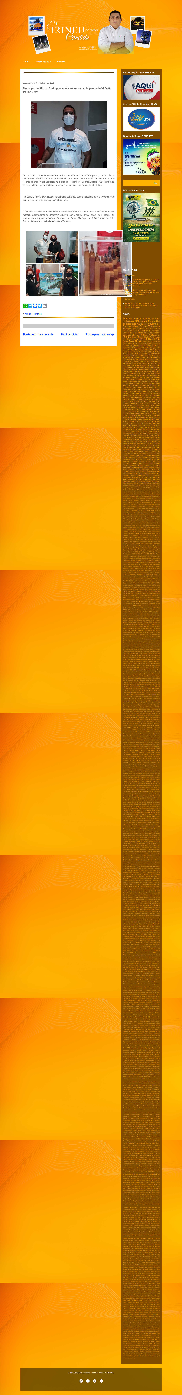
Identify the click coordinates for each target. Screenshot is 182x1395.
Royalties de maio (134, 1217)
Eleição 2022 (138, 339)
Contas (152, 754)
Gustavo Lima (127, 905)
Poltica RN (145, 1137)
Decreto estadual (148, 453)
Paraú (158, 1095)
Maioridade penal (149, 986)
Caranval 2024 (155, 707)
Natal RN (141, 395)
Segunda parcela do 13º (152, 574)
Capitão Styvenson (144, 705)
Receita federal (129, 475)
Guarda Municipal (140, 533)
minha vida (126, 593)
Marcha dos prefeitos (144, 990)
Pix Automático (127, 1124)
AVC (150, 618)
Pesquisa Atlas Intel (153, 1112)
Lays (124, 938)
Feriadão (143, 860)
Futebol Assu (155, 884)
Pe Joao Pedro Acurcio (138, 1103)
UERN (139, 359)
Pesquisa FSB (147, 1114)
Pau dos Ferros (129, 397)
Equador (157, 837)
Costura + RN (150, 767)
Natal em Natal (128, 427)
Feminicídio (156, 523)
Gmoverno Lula (133, 897)
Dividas (131, 804)
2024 (124, 601)
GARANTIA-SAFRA (146, 886)
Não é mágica (149, 1033)
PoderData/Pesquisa (144, 558)
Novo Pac (156, 550)
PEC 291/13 (134, 1075)
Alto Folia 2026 (134, 490)
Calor (152, 500)
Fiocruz (131, 874)
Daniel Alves (126, 512)
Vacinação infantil (143, 1294)
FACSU (130, 843)
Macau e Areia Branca (135, 982)
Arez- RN (154, 645)
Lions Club (140, 955)
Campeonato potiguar (130, 701)
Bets (131, 441)
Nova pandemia (139, 1025)
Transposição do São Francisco (133, 1279)
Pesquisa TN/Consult (141, 1116)
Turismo (142, 481)
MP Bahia (132, 965)
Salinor (152, 1225)
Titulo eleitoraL (150, 581)
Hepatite (132, 907)
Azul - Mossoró (146, 665)
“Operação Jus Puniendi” (138, 1356)
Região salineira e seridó (150, 1199)
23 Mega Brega (152, 486)
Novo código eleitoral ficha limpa (141, 1029)
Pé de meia (143, 431)
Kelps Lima (133, 393)
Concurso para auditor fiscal (150, 750)
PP (148, 554)
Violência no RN (155, 587)
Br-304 (157, 407)
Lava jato (139, 936)
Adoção (157, 626)
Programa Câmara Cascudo (131, 1163)
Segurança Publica (136, 1234)
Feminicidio (156, 855)
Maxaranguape (127, 548)
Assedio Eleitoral (139, 649)
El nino (151, 820)
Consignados (127, 754)
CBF (138, 686)
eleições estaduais (154, 591)
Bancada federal (154, 672)
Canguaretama (146, 409)
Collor (134, 742)
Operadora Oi (155, 1035)
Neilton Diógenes (145, 1021)
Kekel (155, 932)
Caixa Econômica (145, 500)
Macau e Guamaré (130, 381)
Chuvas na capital (154, 731)
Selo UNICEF (149, 1236)
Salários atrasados (145, 1227)
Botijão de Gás (139, 441)
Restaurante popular (135, 1205)
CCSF (150, 686)
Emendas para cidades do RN (133, 833)
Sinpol (131, 1246)
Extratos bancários (154, 841)
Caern (134, 329)
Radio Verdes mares (141, 1186)
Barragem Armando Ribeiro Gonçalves (138, 407)
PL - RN (126, 1081)
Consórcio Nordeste (148, 447)
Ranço (125, 1188)
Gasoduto (156, 889)
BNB (158, 492)
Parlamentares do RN (137, 1097)
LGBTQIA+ (143, 934)
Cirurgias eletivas (146, 740)
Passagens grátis (154, 1099)
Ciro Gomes (132, 506)
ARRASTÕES (143, 618)
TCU (145, 1261)
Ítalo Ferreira (153, 1349)
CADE (136, 496)
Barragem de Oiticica (140, 676)
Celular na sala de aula (145, 445)
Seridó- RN (148, 1240)
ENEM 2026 (130, 812)
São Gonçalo (131, 1252)
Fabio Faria (144, 845)
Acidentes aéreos (133, 626)
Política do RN (136, 347)
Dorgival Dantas (141, 806)
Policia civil (155, 363)
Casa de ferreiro (139, 719)
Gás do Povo (155, 533)
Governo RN (127, 361)
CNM (145, 353)
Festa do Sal (142, 868)
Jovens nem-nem (136, 930)
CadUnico (145, 696)
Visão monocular (128, 1312)
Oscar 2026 (126, 1070)
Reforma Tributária (130, 399)
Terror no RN (139, 1271)
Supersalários (147, 1250)
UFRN (136, 353)
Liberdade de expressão (131, 541)
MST (146, 543)
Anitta (144, 638)
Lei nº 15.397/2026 (148, 948)
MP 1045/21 (144, 963)
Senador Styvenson (129, 579)
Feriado (125, 860)
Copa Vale (138, 758)
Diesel (133, 517)
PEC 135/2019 (155, 1072)
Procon (141, 1159)
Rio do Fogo (132, 1211)
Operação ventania (141, 1064)
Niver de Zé (127, 1023)
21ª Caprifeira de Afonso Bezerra (137, 601)
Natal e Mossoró (135, 1019)
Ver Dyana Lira (144, 587)
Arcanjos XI (135, 645)
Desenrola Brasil (129, 389)
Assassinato (144, 385)
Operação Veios (154, 1058)
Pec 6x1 (157, 1103)
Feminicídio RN (128, 858)
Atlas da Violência (129, 653)
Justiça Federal (140, 932)
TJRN (134, 377)
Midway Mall (137, 998)
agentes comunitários (130, 1320)
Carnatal (133, 445)
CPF (144, 690)
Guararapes (156, 903)
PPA (132, 1085)
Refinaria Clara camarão (149, 475)
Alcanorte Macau (143, 632)
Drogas (147, 808)
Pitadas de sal (133, 558)
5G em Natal (152, 488)
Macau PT (143, 979)
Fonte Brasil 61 (154, 876)
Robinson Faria (142, 1211)
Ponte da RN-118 (154, 1141)
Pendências (148, 319)
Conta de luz (143, 411)
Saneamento (131, 574)
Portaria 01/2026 (140, 1143)
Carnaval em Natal (145, 713)
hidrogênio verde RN (135, 1333)
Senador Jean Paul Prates (150, 577)
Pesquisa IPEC (155, 556)
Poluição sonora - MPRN (131, 1139)
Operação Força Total (152, 1048)
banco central (155, 1320)
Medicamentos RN (134, 994)
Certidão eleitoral (128, 729)
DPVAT (135, 783)
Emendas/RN (149, 833)
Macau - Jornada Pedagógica (139, 973)
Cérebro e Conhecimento (131, 781)
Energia (134, 355)
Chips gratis (126, 731)
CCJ (146, 686)
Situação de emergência (150, 373)
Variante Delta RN (145, 1298)
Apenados (146, 641)
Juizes (152, 930)
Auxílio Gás (141, 663)
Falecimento (145, 847)
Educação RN (137, 335)
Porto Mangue (132, 1145)
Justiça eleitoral (143, 537)
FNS (124, 845)
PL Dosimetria (132, 1083)
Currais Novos (143, 451)
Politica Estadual (133, 1132)
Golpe (141, 897)
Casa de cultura (128, 719)
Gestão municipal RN (153, 893)
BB (153, 439)
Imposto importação (141, 913)
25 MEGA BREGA (136, 605)
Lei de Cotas (153, 946)
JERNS (149, 926)
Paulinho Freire (128, 471)
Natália (125, 1021)
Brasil (134, 337)
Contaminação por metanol (140, 754)
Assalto (139, 647)
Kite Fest (131, 934)
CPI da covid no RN (135, 498)
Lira (124, 957)
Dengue (140, 337)
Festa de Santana (154, 864)
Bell (158, 678)
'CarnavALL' (156, 595)
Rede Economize (128, 564)
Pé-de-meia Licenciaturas (139, 1174)
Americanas (143, 490)
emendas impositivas (138, 1329)
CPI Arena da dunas (144, 496)
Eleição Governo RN (148, 822)
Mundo (157, 1013)
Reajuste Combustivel (146, 1188)
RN (145, 324)
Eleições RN (156, 826)
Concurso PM (130, 748)
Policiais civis (156, 558)
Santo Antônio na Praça (145, 1230)
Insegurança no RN (152, 361)
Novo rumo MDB (150, 1031)
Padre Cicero (145, 1091)
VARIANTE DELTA (154, 583)
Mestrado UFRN (145, 996)
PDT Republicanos (131, 1072)
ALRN (140, 324)
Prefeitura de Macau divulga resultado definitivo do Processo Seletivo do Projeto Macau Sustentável (141, 305)
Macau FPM (156, 977)
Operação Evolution (146, 1046)
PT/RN (155, 1089)
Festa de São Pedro (129, 866)
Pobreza (133, 1128)
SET (155, 1221)
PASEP (142, 1070)
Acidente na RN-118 (147, 624)
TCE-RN (152, 579)
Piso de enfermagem (135, 357)
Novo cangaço (139, 427)
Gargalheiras (132, 889)
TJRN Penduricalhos (153, 1261)
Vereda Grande (134, 1304)
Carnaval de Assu (140, 711)
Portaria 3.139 (150, 1143)
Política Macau (155, 1139)
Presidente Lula (136, 1155)
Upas (149, 1287)
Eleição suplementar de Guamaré (135, 369)
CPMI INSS (137, 694)
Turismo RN (149, 481)
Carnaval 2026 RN (148, 709)
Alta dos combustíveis (153, 634)
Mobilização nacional (133, 1006)
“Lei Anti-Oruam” (128, 1354)
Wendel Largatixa (140, 1314)
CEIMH (157, 686)
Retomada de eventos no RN (132, 1207)
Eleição (132, 379)
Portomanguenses (128, 1147)
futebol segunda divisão (130, 1331)
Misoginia (140, 1004)
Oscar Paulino (135, 1070)
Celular (141, 502)
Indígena (146, 915)
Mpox (158, 425)
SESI (152, 1221)
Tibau (133, 581)
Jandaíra (132, 465)
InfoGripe (132, 918)
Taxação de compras (146, 1267)
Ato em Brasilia (141, 653)
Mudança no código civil (138, 1013)
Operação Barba (134, 1042)
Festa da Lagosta (128, 864)
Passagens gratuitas (141, 1099)
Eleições (148, 826)
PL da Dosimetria (153, 395)
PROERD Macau (146, 1085)
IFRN (139, 333)
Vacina (125, 585)
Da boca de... (130, 275)
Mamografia (133, 988)
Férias (137, 886)
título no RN (142, 1347)
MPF (129, 351)
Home (27, 62)
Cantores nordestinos (130, 705)
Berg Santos (150, 680)
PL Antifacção (144, 469)
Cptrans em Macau (139, 769)
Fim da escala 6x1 (133, 527)
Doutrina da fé (134, 808)
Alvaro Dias (148, 636)
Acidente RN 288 (142, 622)
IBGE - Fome (135, 909)
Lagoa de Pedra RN (129, 936)
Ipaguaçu (136, 924)
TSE (134, 333)
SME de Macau (136, 1223)
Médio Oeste (151, 1017)
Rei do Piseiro (128, 1203)
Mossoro (150, 548)
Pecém (139, 1106)
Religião (157, 566)
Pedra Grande (141, 556)
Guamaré (137, 319)
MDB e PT (134, 423)
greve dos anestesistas (145, 1331)
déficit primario (127, 1329)
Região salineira (153, 343)
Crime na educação (135, 773)
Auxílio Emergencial (150, 492)
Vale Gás (148, 1296)
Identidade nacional (153, 911)
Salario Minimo (144, 399)
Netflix (152, 1021)
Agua (158, 630)
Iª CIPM (151, 535)
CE (135, 409)
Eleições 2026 (149, 519)
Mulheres (151, 1013)
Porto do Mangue (153, 429)
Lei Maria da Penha (143, 421)
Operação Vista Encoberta (142, 1060)
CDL (153, 686)
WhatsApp (126, 1316)
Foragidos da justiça (129, 878)
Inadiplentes (127, 915)
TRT (143, 1263)
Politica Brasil (134, 560)
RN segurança (134, 562)
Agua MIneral (138, 435)
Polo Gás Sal (127, 1137)
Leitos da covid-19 (150, 953)
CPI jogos (126, 694)
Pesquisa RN (140, 397)
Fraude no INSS (145, 527)
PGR (133, 554)
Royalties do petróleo (147, 1217)
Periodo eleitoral (149, 1110)
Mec (133, 351)
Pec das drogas (129, 1106)
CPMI (131, 694)
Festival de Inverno (145, 870)
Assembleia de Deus (153, 649)
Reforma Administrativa (148, 564)
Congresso (126, 508)
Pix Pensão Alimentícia (140, 1124)
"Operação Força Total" (139, 486)
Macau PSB (136, 979)
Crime (129, 339)
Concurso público (129, 752)
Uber (154, 1285)
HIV (158, 461)
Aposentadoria (127, 643)
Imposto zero (155, 913)
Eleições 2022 (154, 359)
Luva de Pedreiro (148, 959)
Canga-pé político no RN (152, 703)
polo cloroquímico (136, 593)
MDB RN (157, 541)
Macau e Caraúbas (148, 982)
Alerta (151, 632)
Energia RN (147, 835)
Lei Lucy (128, 946)
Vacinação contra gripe (130, 1294)
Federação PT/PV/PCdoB (144, 855)
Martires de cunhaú (139, 992)
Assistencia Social (128, 651)
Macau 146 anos (128, 977)
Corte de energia (147, 508)
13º (135, 405)
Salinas (151, 572)
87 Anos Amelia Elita (135, 612)
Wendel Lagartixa (141, 383)
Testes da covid (149, 1271)
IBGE (137, 349)
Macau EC (127, 425)
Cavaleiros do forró (146, 723)
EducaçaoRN (135, 816)
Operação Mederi (141, 1054)
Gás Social (138, 905)
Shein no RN (145, 579)
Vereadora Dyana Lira (140, 1302)
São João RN (131, 1254)
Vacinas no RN (155, 1291)
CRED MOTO (151, 694)
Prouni (125, 431)
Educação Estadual (146, 816)
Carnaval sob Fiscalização (135, 715)
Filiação (144, 872)
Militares (148, 998)
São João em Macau (133, 1259)
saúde (143, 333)
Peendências (147, 1106)
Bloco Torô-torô (151, 494)
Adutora (145, 628)
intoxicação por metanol (131, 1335)
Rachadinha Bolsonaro (138, 1184)
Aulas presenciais (154, 653)
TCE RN (140, 1261)
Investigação (147, 922)
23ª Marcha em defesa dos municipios (135, 603)
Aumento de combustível (144, 437)
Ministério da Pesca (129, 1004)
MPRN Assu (156, 967)
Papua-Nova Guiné (144, 1093)
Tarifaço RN (147, 1265)
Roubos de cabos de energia (142, 1215)
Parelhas (125, 1097)
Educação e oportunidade (151, 818)
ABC (130, 614)
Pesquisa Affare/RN (137, 1112)
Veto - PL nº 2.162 (153, 1304)
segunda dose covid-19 (146, 1345)
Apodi (137, 365)
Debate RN (141, 512)
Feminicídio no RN (140, 858)
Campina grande (145, 701)
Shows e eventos (140, 1244)
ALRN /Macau (139, 616)
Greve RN (146, 341)
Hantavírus (156, 905)
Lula (140, 341)
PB (137, 469)
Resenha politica (128, 568)
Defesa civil (130, 789)
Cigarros (146, 738)
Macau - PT (131, 975)
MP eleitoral (137, 543)
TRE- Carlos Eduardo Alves (132, 1263)
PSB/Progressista (137, 1087)
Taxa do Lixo (156, 1265)
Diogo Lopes (127, 802)
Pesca (158, 1110)
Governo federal (129, 419)
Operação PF (134, 1056)
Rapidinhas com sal (154, 562)
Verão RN (142, 1304)
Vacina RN (156, 433)
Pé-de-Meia (126, 562)
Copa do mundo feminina (141, 449)
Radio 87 (131, 1186)
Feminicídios (127, 525)
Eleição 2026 (139, 415)
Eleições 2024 (139, 519)
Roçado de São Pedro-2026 (142, 1219)
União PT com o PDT (141, 1287)
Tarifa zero (131, 1265)
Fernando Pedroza (129, 862)
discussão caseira (154, 1327)
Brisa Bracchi (128, 409)
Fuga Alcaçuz (143, 882)
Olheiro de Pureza (145, 1035)
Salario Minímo (144, 1225)
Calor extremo (147, 698)
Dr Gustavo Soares (143, 517)
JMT (153, 926)
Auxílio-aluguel (127, 665)
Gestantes (142, 893)
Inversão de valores (134, 922)
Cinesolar (131, 740)
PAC (152, 552)
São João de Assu (154, 1254)
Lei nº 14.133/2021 (134, 948)
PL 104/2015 (134, 1081)
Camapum (156, 698)
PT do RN (149, 1089)
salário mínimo (147, 593)
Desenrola (146, 514)
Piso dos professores (153, 1122)
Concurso (156, 409)
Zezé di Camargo (136, 1318)
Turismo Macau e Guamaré (131, 1283)
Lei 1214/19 (152, 940)
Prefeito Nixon (149, 1151)
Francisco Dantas (132, 880)
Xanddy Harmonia (135, 1316)
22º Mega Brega (154, 601)
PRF (139, 381)
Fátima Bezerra (145, 355)
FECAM (135, 843)
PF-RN (138, 1079)
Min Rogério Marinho (140, 548)
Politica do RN (131, 331)
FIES (150, 369)
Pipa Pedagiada (131, 1122)
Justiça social (143, 465)
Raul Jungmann (133, 1188)
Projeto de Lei (155, 1166)
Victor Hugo (144, 1306)
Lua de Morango (134, 957)
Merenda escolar (138, 425)
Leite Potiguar (155, 539)
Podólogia (152, 1128)
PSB (150, 427)
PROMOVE (156, 1085)
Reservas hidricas (144, 1203)
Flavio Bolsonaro (139, 876)
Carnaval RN (131, 711)
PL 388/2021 (143, 1081)
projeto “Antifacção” (149, 1343)
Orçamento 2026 (128, 1068)
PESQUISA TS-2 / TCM (144, 1077)
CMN (130, 688)
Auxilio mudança (154, 661)
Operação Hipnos (128, 1050)
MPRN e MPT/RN (133, 971)
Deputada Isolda (136, 791)
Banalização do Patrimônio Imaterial (135, 672)
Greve (125, 351)
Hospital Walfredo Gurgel (133, 463)
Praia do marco (138, 1149)
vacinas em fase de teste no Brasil (137, 1349)
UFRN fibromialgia (132, 1285)
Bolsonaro (127, 335)
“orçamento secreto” (129, 1358)
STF (139, 331)
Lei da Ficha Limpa (137, 539)
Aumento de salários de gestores (139, 659)
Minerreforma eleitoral (134, 1000)
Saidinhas (126, 1225)
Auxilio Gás (137, 439)
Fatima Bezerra (132, 417)
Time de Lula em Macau (144, 1273)
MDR (141, 423)
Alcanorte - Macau (132, 632)
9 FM (145, 612)
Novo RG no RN (140, 1027)
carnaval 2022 (145, 403)
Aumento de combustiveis (136, 492)
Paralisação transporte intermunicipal (143, 1095)
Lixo (127, 957)
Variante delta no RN (144, 585)
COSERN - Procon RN (136, 690)
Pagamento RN (155, 1091)
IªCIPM (133, 926)
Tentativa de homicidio (140, 1269)
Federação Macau (129, 855)
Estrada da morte (134, 523)
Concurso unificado (153, 506)
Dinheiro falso (155, 800)
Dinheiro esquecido (144, 800)
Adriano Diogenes (128, 628)
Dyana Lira (155, 413)
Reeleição (137, 564)
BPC (135, 667)
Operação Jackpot (128, 1052)
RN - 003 (153, 1176)
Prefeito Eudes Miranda (136, 1151)
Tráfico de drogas (154, 1281)
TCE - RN (134, 1261)
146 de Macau (136, 599)
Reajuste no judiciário (153, 1190)
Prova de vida (133, 431)
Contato (61, 62)
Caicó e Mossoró (154, 696)
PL (159, 1079)
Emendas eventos (154, 831)
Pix (150, 337)
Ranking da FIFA (154, 1186)
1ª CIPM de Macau (154, 599)
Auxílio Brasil (147, 439)
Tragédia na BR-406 (130, 1277)
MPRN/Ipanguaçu (144, 971)
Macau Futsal (127, 979)
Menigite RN (135, 996)
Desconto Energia (128, 794)
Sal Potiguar (134, 1225)
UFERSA (130, 353)
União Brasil (128, 383)
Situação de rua (138, 1248)
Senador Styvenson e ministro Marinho (140, 1238)
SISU (140, 433)
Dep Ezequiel (155, 367)
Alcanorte (136, 385)
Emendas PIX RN (139, 829)
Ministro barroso (139, 1002)
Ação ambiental (128, 667)
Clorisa (130, 742)
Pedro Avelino (140, 471)
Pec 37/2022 (150, 1103)
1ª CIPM (144, 599)
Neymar (157, 1021)
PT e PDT (155, 469)
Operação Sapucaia (140, 1058)
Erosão (125, 839)
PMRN (138, 554)
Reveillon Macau (146, 1209)
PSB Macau (127, 1087)
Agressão (141, 630)
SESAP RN (143, 351)
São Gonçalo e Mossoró (143, 1252)
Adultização (138, 628)
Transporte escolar (153, 1277)
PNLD (129, 1085)
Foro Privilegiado (141, 878)
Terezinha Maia (154, 1269)
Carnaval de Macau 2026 (131, 713)
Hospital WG (151, 907)
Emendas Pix (149, 829)
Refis (146, 1194)
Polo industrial (136, 1137)
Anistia (139, 638)
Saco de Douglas (147, 1223)
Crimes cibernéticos (129, 775)
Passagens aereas (153, 1097)
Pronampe (143, 1168)
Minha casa (150, 425)
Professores (141, 1161)
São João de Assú (129, 1256)
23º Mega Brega (152, 603)
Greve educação (154, 531)
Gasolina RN (127, 891)
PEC (139, 1072)
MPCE (158, 965)
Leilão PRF (129, 953)
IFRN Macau (148, 339)
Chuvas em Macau (145, 504)
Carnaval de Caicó (132, 502)
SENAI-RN (146, 1221)
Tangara (125, 1265)
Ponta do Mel (136, 1141)
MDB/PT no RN (128, 543)
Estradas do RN (155, 839)
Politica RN (146, 331)
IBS (141, 909)
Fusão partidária (146, 884)
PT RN (152, 554)
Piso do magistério (153, 397)
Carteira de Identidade (130, 717)
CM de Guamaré (153, 333)
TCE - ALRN (127, 1261)
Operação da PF (147, 1062)
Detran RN (133, 341)
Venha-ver (136, 587)
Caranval (136, 707)
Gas (138, 889)
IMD (130, 535)
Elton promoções (128, 829)
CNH (125, 367)
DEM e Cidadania (145, 781)
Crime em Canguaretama (143, 771)
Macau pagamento (153, 984)
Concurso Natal (144, 746)
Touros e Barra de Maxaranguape (139, 1275)
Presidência (126, 1157)
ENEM (128, 337)
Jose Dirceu (126, 930)
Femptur (157, 858)
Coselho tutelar (138, 767)
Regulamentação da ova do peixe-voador (146, 1201)
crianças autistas (147, 1323)
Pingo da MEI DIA (142, 1120)
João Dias (146, 930)
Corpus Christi (136, 762)
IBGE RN (133, 371)
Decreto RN (141, 787)
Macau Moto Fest (132, 546)
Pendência (156, 1106)
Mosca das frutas (154, 1011)
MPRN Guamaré (149, 969)
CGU (124, 688)
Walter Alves (144, 589)
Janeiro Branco (138, 928)
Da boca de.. (142, 783)
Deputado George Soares (151, 791)
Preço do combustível (152, 1157)
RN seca (137, 1182)
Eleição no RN (149, 415)
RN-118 (148, 1182)
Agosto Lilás (133, 630)
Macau (127, 318)
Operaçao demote (141, 1037)
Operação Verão (128, 1060)
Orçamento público (154, 1068)
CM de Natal (151, 441)
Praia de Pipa (127, 1149)
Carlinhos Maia (127, 709)
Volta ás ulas (144, 1312)
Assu (141, 353)
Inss (158, 331)
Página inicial (69, 334)
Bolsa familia (142, 682)
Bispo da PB (133, 682)
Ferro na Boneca (141, 862)
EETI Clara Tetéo (134, 810)
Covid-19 (148, 329)
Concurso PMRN (154, 748)
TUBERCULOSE (154, 1263)
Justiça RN (133, 537)
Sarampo (131, 479)
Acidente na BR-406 (134, 624)
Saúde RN (152, 351)
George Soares (142, 529)
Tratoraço (126, 1281)
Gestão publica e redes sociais (133, 895)
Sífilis (158, 1259)
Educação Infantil (128, 519)
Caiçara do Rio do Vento (132, 698)
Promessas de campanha (131, 1168)
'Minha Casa (127, 597)
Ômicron (145, 359)
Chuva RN (134, 731)
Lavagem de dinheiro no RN (151, 936)
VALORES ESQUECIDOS (138, 583)
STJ (144, 433)
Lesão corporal (131, 955)
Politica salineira (154, 1135)
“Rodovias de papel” (153, 1356)
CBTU (142, 686)
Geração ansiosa (132, 893)
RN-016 (143, 1182)
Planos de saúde (154, 1126)
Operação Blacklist (147, 1042)
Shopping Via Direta (140, 1242)
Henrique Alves (154, 379)
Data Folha (134, 512)
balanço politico (143, 1320)
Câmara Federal (151, 510)
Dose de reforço (155, 806)
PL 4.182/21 (153, 1081)
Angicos (149, 405)
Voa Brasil (126, 435)
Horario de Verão (141, 907)
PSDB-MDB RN (135, 1089)
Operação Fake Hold (137, 1048)
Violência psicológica (142, 1310)
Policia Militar (132, 1130)
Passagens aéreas (129, 1099)
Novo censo (151, 1027)
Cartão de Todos (143, 717)
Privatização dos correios (131, 1159)
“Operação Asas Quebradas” (143, 1354)
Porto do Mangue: (145, 1145)
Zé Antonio (146, 1318)
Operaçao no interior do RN (132, 1039)
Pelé (148, 556)
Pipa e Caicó (141, 1122)
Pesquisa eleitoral (141, 1118)
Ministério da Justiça (153, 1002)
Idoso (124, 913)
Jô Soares (149, 932)
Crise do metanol (131, 510)
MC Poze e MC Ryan (148, 961)
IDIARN (144, 391)
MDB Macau (130, 963)
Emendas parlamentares (150, 457)
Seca (140, 1232)
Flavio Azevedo (128, 876)
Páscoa (154, 1172)
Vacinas (146, 1291)
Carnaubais (127, 333)
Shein (125, 1242)
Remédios (126, 477)
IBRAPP (125, 535)
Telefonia (157, 1267)
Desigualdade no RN (138, 796)
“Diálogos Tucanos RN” (152, 1351)
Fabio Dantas (147, 523)
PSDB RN (156, 345)
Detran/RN (126, 517)
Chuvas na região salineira (131, 734)
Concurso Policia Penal (131, 750)
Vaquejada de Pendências (131, 1298)
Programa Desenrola (147, 1163)
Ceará (136, 367)
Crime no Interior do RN (151, 773)
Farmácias (156, 851)
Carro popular (155, 715)
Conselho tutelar (134, 447)
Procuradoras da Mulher (152, 1159)
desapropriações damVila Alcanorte (135, 1327)
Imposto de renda (144, 371)
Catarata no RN (134, 723)
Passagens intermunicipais (131, 1101)
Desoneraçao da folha (130, 798)
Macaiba (156, 423)
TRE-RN (128, 581)
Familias (130, 851)
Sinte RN (136, 1246)
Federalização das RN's (140, 853)
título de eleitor (133, 1347)
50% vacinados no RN (148, 607)
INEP (133, 911)
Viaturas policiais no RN (131, 1306)
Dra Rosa (142, 808)
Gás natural (145, 905)
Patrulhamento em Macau (148, 1101)
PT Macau (127, 363)
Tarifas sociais (139, 1265)
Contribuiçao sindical (135, 756)
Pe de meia (132, 556)
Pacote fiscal (136, 1091)
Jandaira (126, 373)
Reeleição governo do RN (136, 1194)
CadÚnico (149, 443)
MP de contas (150, 965)
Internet (131, 920)
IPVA (151, 463)
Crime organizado (130, 451)
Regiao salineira (133, 1199)
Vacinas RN (132, 585)
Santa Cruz (132, 1230)
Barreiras (142, 678)
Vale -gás (140, 1296)
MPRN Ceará (127, 969)
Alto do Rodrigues (33, 314)
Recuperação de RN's (147, 1192)
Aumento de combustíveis (151, 655)
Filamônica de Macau (134, 872)
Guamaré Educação (147, 901)
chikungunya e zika (142, 591)
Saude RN (130, 365)
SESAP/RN (136, 477)
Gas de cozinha (146, 889)
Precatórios (153, 473)
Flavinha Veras (155, 874)
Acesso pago (132, 622)
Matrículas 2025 (151, 992)
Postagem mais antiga (100, 334)
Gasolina (126, 371)
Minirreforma (156, 1000)
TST (147, 1263)
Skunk (146, 1248)
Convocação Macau (149, 756)
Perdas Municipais (137, 1110)
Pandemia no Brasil (130, 1093)
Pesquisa (156, 427)
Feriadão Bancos (154, 860)
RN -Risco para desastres (148, 1178)
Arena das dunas (145, 645)
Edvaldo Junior (128, 415)
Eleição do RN (143, 824)
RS (158, 473)
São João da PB (141, 1254)
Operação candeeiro (134, 1062)
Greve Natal (126, 901)
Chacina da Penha (140, 729)
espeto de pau (150, 1329)
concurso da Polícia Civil (132, 1323)
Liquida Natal (155, 955)
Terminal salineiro (128, 1271)
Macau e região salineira (150, 393)
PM (138, 1083)
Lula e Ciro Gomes (147, 957)
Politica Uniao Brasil (129, 1135)
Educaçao (142, 343)
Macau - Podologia (142, 975)
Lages (151, 537)
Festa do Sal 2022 (153, 868)
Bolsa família (143, 377)
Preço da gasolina (137, 1157)
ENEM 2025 (155, 517)
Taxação (125, 1267)
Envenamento (148, 837)
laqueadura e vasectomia (152, 1337)
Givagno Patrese (137, 461)
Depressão (126, 791)
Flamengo (146, 874)
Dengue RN (149, 512)
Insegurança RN (137, 535)
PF (140, 349)
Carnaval (130, 367)
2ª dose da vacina (154, 605)
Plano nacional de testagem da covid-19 (135, 1126)
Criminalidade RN (150, 775)
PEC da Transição (143, 1075)
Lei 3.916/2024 (137, 942)
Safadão (145, 572)
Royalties (141, 570)
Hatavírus (126, 907)
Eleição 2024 (142, 389)
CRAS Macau (140, 443)
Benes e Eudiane (139, 680)
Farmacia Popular (130, 459)
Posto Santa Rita (154, 1147)
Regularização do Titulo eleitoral (143, 566)
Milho (143, 998)
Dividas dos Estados (140, 804)
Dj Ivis (150, 804)
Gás (133, 905)
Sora (149, 1248)
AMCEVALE (127, 385)
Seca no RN (139, 574)
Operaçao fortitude (154, 1037)
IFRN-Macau (156, 909)
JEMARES (142, 926)
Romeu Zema (133, 1213)
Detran (147, 413)
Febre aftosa (143, 417)
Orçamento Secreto (141, 1068)
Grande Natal (150, 461)
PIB (142, 1079)
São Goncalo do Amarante (134, 375)
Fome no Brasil (144, 459)
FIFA (158, 843)
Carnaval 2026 (137, 709)
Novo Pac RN (128, 1027)
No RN (134, 1023)
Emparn (139, 379)
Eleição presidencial (129, 826)
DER (158, 510)
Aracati (129, 645)
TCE (158, 351)
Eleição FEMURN (136, 822)
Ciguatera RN (155, 738)
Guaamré (137, 901)
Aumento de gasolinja (144, 657)
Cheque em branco (153, 729)
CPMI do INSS (146, 498)
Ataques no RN (139, 651)
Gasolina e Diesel (136, 891)
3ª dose (125, 607)
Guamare (131, 533)
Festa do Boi (136, 525)
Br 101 (132, 496)
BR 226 (145, 667)
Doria (147, 806)
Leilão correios (138, 953)
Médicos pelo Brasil (141, 1017)
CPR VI (143, 694)
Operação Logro (130, 1054)
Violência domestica (153, 1308)
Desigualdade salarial (153, 796)
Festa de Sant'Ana (141, 864)
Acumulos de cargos (147, 626)
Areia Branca (148, 321)
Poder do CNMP (142, 1128)
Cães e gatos (155, 779)
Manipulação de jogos (130, 990)
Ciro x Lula (137, 740)
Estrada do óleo (144, 839)
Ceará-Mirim (155, 377)
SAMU (129, 572)
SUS (124, 365)
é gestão (141, 1351)
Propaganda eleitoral (153, 1168)
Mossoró (156, 326)
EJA (124, 812)
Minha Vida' (147, 1000)
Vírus (131, 1314)
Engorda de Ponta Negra (135, 521)
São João (143, 401)
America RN (156, 636)
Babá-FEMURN (145, 670)
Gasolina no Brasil (148, 891)
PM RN (141, 1083)
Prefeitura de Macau (140, 1153)
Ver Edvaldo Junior (138, 1300)
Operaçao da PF (128, 1037)
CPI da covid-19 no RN (152, 692)
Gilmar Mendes (149, 895)
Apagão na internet (135, 641)
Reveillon (137, 1209)
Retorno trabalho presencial (151, 1207)
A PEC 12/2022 (152, 612)
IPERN (137, 911)
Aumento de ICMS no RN (132, 655)
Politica (151, 357)
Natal (129, 326)
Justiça (125, 393)
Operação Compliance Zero (138, 1044)
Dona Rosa (131, 806)
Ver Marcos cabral (151, 1300)
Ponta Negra (127, 1141)
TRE (124, 353)
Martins (129, 992)
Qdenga (150, 1174)
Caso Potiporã (146, 721)
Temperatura (127, 1269)
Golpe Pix (147, 897)
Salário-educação (133, 1227)
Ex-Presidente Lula (129, 841)
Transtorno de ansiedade (152, 1279)
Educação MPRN (135, 818)
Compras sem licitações (141, 744)
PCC (146, 1070)
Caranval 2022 (144, 707)
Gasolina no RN (154, 417)
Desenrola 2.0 (155, 514)
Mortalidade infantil (150, 1006)
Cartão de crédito (154, 717)
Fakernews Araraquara (134, 847)
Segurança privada (149, 1234)
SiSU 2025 (150, 1244)
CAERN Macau (147, 347)
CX (138, 409)
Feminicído (150, 858)
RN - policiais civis (133, 1178)
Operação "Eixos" (147, 1039)
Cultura (133, 779)
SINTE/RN (139, 572)
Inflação (125, 918)
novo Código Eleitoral (142, 483)
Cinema (125, 740)
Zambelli (144, 1316)
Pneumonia (126, 1128)
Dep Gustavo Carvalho (135, 514)
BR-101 (125, 494)
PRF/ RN (138, 1085)
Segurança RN (131, 359)
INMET (151, 419)
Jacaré (157, 926)
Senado (136, 577)
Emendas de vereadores (138, 831)
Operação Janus (140, 1052)
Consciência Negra (153, 752)
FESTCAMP (152, 843)
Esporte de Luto (133, 839)
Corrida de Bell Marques (140, 765)
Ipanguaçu (156, 371)
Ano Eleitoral (151, 638)
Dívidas (152, 808)
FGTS (145, 379)
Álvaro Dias (127, 486)
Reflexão (151, 1194)
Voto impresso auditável (131, 589)
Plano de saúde (154, 1124)
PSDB (125, 357)
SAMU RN (132, 1221)
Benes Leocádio (128, 680)
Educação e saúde (129, 820)
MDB (158, 465)
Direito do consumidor (139, 802)
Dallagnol (149, 783)
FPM (150, 326)
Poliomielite (126, 560)
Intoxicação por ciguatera (142, 920)
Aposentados (137, 643)
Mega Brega (127, 395)
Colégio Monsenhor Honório (144, 742)
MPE (142, 543)
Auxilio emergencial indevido (138, 661)
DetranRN (126, 355)
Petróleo (125, 558)
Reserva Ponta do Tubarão (144, 568)
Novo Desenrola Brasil (152, 1025)
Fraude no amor (134, 882)
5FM (156, 607)
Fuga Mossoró (155, 527)
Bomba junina (151, 684)
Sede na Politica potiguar (151, 1232)
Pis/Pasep (146, 363)
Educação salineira (142, 820)
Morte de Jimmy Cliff (142, 1008)
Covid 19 (156, 387)
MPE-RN (125, 967)
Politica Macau (145, 1132)
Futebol (125, 529)
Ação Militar (156, 665)
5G (132, 435)
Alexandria (126, 634)
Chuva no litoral (143, 731)
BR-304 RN (131, 494)
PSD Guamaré (148, 1087)
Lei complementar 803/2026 (140, 946)
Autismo (152, 659)
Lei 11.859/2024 (140, 940)
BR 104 (139, 667)
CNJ (142, 688)
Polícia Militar (145, 1139)
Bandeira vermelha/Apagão (132, 674)
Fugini (150, 882)
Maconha (139, 986)
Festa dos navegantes (130, 870)
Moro (141, 1006)
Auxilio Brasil (144, 365)
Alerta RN (157, 632)
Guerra (148, 533)
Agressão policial (150, 630)
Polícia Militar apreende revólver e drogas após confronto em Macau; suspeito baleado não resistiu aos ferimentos (142, 292)
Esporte (151, 389)
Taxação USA (133, 1267)
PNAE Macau (152, 1083)
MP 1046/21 (153, 963)
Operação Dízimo (133, 1046)
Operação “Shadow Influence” (140, 1066)
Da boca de (136, 453)
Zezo (128, 1318)
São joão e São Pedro (148, 1259)
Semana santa (128, 577)
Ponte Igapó (144, 1141)
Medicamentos (128, 467)
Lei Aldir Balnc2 (148, 942)
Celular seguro (148, 502)
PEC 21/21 (126, 1075)
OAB (147, 427)
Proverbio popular (134, 1172)
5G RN (145, 488)
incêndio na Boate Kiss (151, 1333)
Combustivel (130, 387)
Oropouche (156, 1066)
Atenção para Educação (152, 651)
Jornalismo (147, 928)
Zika (150, 589)
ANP (158, 488)
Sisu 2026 (142, 1246)
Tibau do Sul (140, 581)
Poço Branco (143, 560)
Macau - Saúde (154, 975)
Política (144, 381)
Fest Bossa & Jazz (153, 862)
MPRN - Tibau (147, 967)
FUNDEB (156, 369)
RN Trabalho (141, 1180)
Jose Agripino (155, 928)
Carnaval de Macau (130, 343)
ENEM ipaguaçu (139, 812)
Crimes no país (140, 775)
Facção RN (152, 845)
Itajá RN (145, 535)
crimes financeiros (153, 1325)
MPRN (138, 321)
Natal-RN (146, 335)
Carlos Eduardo (154, 353)
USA (147, 1285)
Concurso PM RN (142, 748)
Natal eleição (139, 550)
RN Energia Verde (145, 1176)
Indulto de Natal (137, 915)
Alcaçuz (146, 435)
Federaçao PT (155, 853)
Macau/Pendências (129, 986)
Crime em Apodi (128, 771)
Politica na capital (143, 1135)
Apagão (125, 641)
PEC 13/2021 (145, 1072)
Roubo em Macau (154, 1213)
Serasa (138, 579)
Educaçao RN (138, 345)
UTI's (150, 1285)
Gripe (132, 901)
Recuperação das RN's (131, 1192)
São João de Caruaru (143, 1256)
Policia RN (149, 1130)
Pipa (124, 1122)
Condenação (141, 752)
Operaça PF (147, 552)
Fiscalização (138, 874)
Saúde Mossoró (133, 1232)
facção (157, 1329)
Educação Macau (134, 457)
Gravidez (136, 899)
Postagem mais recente (38, 334)
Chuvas (126, 379)
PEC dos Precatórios (129, 1077)
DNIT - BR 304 (127, 783)
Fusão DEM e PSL (134, 884)
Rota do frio (143, 1213)
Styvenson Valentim (136, 1250)
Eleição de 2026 (132, 824)
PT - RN (142, 1089)
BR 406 (151, 667)
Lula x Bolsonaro (135, 959)
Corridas (151, 765)
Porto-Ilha (157, 1145)
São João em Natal (144, 479)
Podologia (141, 429)
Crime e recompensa (153, 769)
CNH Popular (137, 688)
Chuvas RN (127, 345)
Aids (124, 632)
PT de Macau (137, 363)
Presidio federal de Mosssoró (150, 1155)
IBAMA (139, 419)
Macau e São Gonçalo (146, 546)
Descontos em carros (141, 794)
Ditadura (125, 804)
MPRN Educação (137, 969)
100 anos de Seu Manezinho (142, 597)
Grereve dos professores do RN (149, 899)
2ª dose (145, 605)
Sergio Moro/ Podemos (136, 1240)
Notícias (133, 373)
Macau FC (148, 977)
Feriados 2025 (134, 860)
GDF (154, 886)
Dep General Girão (153, 789)
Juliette (132, 421)
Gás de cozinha (139, 361)
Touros (148, 433)
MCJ (139, 393)
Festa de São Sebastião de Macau (148, 866)
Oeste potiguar (134, 1035)
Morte (135, 395)
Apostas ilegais (148, 643)
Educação (127, 329)
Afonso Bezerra (139, 326)
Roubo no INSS (128, 1215)
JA (137, 926)
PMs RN (143, 554)
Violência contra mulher (137, 1308)
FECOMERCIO (143, 843)
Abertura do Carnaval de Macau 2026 (141, 620)
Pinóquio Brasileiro (154, 1120)
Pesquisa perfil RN (154, 1118)
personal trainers (137, 1341)
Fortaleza (150, 878)
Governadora (155, 897)
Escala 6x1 (149, 521)
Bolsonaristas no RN (153, 682)
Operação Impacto (153, 1050)
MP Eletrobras (140, 965)
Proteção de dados (140, 1170)
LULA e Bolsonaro (154, 934)
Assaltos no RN (147, 647)
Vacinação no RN (154, 1294)
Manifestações (142, 988)
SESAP (133, 572)
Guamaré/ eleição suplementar (140, 903)
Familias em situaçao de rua (143, 851)
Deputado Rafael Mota (135, 413)
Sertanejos (156, 1240)
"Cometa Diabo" (134, 595)
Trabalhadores (155, 1275)
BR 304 (153, 385)
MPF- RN (131, 967)
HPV (151, 905)
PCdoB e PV (152, 1070)
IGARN (145, 419)
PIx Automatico (152, 1079)
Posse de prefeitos (141, 1147)
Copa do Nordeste (134, 760)
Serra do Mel (134, 401)
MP (138, 963)
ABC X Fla (136, 614)
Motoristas (126, 1013)
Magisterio (156, 546)
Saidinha (157, 1223)
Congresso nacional (130, 411)
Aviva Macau (137, 665)
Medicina (144, 994)
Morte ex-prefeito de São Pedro (139, 1011)
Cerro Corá (156, 727)
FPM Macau (130, 349)
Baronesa (147, 674)
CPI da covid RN (138, 692)
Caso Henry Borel (150, 719)
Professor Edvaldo (154, 560)
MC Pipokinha (137, 961)
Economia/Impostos (135, 814)
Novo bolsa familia (128, 552)
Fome (147, 876)
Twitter (153, 1283)
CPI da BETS (150, 690)
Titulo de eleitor (154, 381)
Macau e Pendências (137, 984)
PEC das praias (155, 1075)
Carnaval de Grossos (153, 711)
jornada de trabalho (137, 1337)
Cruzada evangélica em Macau (144, 777)
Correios (152, 411)
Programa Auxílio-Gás (153, 1161)
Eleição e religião (154, 824)
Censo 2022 (135, 727)
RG (138, 1176)
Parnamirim (145, 349)
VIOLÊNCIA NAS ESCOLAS (146, 1289)
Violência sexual (154, 1310)
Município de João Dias (143, 1015)
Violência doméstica (129, 1310)
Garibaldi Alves (132, 529)
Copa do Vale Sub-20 (147, 760)
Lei (153, 465)
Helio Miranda (134, 391)
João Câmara (154, 391)
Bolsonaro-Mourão (140, 684)
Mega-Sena (151, 994)
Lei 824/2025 (140, 938)
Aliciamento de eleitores (137, 634)
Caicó (157, 349)
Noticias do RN (128, 1025)
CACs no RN (133, 686)
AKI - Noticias (155, 614)
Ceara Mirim (137, 725)
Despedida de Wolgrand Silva (147, 798)
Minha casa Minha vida (143, 467)
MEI (135, 963)
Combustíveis (141, 506)
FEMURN (147, 345)
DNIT (158, 781)
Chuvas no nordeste (146, 734)
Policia (145, 357)
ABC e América (145, 614)
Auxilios (135, 663)
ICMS (146, 337)
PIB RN (145, 1079)
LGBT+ (137, 934)
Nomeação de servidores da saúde (148, 1023)
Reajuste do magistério (138, 1190)
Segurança (126, 1234)
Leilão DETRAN (145, 950)
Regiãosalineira (127, 1201)
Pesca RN (126, 1112)
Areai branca (152, 490)
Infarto (152, 915)
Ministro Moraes (128, 1002)
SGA (138, 373)
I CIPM (128, 909)
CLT (127, 688)
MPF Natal (148, 423)
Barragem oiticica (133, 678)
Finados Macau (151, 872)
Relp (135, 1203)
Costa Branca (147, 387)
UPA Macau (141, 1285)
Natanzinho (156, 1019)
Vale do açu (155, 1296)
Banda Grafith (155, 365)
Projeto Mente (144, 1166)
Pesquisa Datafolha (141, 473)
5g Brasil (141, 405)
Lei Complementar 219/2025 (136, 944)
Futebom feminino (128, 886)
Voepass (136, 1312)
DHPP (154, 781)
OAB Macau (139, 552)
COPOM (125, 690)
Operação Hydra (141, 1050)
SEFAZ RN (139, 1221)
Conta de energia (136, 508)
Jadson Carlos (127, 928)
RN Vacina (149, 1180)
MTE (152, 971)
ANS (137, 618)
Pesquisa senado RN (129, 1120)
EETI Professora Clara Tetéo (150, 810)
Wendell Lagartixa (154, 1314)
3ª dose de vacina (134, 607)
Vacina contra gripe (137, 1291)
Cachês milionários (133, 500)
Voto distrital (152, 1312)
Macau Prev (151, 979)
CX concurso (137, 696)
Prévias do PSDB (146, 1172)
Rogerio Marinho (133, 570)
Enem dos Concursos (135, 835)
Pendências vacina (147, 1108)
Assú (154, 331)
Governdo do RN (143, 531)
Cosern (138, 387)
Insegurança (141, 918)
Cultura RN (141, 510)
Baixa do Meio (155, 670)
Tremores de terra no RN (138, 1281)
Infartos (157, 915)
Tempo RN (134, 481)
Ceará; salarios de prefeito (151, 725)
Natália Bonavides (133, 1021)
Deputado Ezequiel (143, 455)
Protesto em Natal (128, 1170)
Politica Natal (155, 1132)
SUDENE (145, 477)
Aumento (156, 405)
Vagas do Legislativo (130, 1296)
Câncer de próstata (143, 779)
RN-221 (153, 1182)
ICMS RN (156, 355)
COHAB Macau (155, 688)
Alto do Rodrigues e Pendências (133, 636)
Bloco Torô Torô (141, 494)
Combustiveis (144, 367)
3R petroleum (154, 383)
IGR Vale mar (127, 911)
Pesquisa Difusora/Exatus (131, 1114)
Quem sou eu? (43, 62)
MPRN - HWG (139, 967)
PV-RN (129, 1091)
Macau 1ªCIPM (139, 977)
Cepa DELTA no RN (146, 727)
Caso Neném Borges (134, 721)
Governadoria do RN (131, 531)
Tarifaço (134, 403)
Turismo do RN (146, 1283)
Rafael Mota (143, 562)
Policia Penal (141, 1130)
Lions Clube (147, 955)
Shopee (130, 1242)
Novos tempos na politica (136, 1033)
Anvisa (157, 638)
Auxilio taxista (127, 663)
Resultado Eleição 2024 (151, 1205)
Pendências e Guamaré (131, 1108)
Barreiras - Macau (151, 678)
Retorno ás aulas (128, 1209)
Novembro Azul (148, 550)
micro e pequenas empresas (132, 1339)
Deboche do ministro (147, 785)
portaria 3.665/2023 (149, 1341)
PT (137, 351)
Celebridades (127, 727)
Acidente (125, 490)
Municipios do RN (129, 1015)
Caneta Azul (140, 703)
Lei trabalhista (135, 950)
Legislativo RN (130, 938)
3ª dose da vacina (137, 488)
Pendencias (155, 341)
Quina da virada (132, 1176)
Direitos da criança (153, 802)
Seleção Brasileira (137, 1236)
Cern (137, 504)
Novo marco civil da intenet (135, 1031)
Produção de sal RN (130, 1161)
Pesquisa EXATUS (130, 429)
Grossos (125, 533)
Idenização (143, 911)
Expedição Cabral (141, 841)
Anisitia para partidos (130, 638)
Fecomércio (126, 853)
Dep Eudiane (140, 789)
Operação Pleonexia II (146, 1056)
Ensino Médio (138, 837)
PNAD (146, 1083)
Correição (146, 762)
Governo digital (128, 899)
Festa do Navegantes (130, 868)
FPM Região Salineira (133, 845)
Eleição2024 (140, 826)
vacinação (156, 483)
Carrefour (147, 715)
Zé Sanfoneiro (155, 1318)
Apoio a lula (155, 641)
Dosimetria (126, 808)
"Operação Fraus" (145, 595)
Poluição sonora (154, 1137)
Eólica (125, 843)
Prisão (152, 349)
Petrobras (126, 347)
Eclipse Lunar (149, 812)
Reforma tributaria (139, 1196)
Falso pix (135, 849)
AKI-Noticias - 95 (128, 616)
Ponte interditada (128, 1143)
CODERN (147, 688)
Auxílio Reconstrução (153, 663)
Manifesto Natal (154, 988)
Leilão (147, 539)
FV (141, 523)
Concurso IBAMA (134, 746)
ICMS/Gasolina (147, 909)
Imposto (130, 913)
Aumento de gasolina (130, 657)
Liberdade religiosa (146, 541)
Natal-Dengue (147, 1019)
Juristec (132, 932)
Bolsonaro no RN (128, 684)
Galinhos (140, 329)
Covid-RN (156, 449)
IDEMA (146, 463)
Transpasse (142, 1277)
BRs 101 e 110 (135, 670)
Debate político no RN (134, 785)
